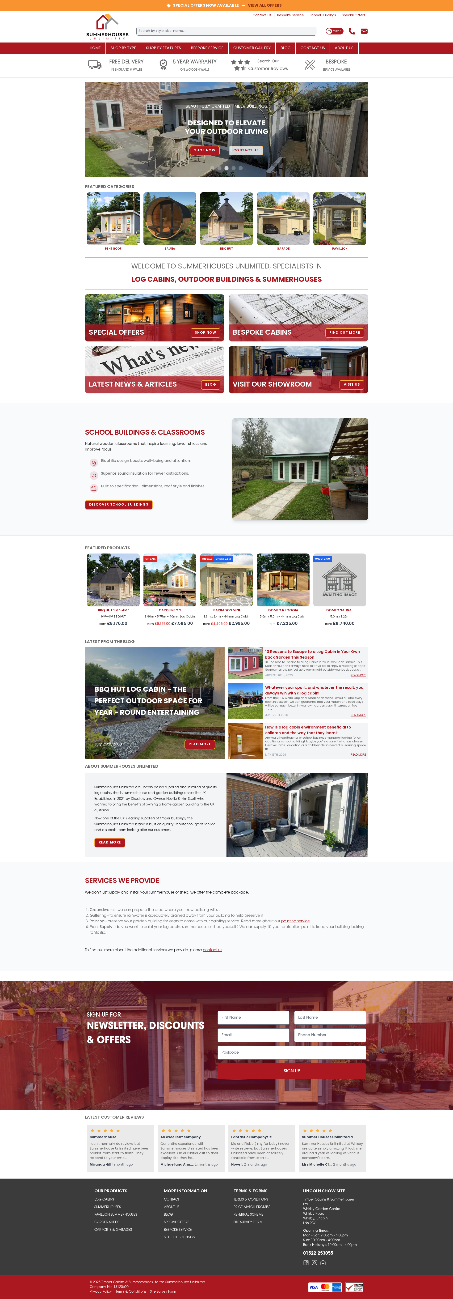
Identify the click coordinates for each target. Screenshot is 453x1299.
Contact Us (262, 15)
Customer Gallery (252, 48)
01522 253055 (318, 1254)
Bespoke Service (290, 15)
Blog (286, 48)
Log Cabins (104, 1199)
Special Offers (353, 15)
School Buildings (323, 15)
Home (95, 48)
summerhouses (107, 1207)
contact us (212, 950)
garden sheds (106, 1222)
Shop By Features (163, 48)
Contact (171, 1199)
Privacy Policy (101, 1292)
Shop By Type (123, 48)
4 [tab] (233, 168)
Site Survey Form (248, 1222)
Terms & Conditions (251, 1199)
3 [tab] (226, 168)
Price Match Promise (252, 1207)
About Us (344, 48)
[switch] (335, 31)
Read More (200, 744)
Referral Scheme (249, 1215)
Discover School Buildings (118, 505)
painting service (295, 921)
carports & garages (113, 1230)
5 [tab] (240, 168)
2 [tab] (219, 168)
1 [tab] (212, 168)
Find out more (304, 150)
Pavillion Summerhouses (115, 1215)
